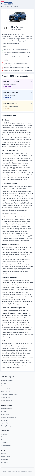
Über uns (3, 453)
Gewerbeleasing (5, 423)
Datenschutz (4, 459)
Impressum (4, 462)
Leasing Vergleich (7, 405)
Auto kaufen (5, 430)
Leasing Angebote (6, 408)
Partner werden (5, 456)
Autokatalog (4, 442)
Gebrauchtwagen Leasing (8, 417)
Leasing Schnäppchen (7, 426)
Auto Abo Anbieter (6, 389)
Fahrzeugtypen (5, 391)
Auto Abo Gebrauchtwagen (9, 394)
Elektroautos (4, 440)
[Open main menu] (33, 2)
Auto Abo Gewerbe (6, 400)
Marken (3, 383)
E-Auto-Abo (4, 386)
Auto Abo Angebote (6, 380)
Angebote (4, 434)
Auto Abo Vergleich (7, 377)
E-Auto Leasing (5, 414)
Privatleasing (4, 420)
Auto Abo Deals (5, 397)
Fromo (3, 450)
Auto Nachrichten (6, 445)
